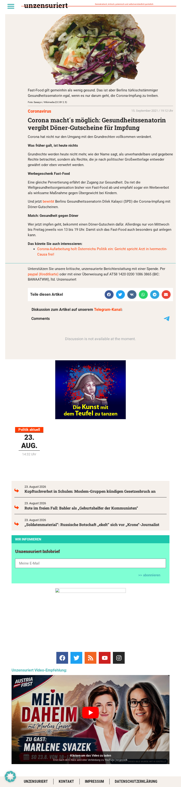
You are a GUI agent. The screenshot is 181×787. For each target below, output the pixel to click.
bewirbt (48, 201)
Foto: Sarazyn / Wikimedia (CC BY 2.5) (47, 102)
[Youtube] (105, 658)
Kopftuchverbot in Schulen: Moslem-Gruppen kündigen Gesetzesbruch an (90, 491)
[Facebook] (62, 658)
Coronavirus (39, 111)
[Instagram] (119, 658)
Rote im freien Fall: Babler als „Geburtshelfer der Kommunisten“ (81, 507)
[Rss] (90, 658)
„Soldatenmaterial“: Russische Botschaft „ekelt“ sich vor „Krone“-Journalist (92, 524)
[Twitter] (76, 658)
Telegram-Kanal (107, 309)
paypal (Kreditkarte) (43, 274)
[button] (10, 6)
